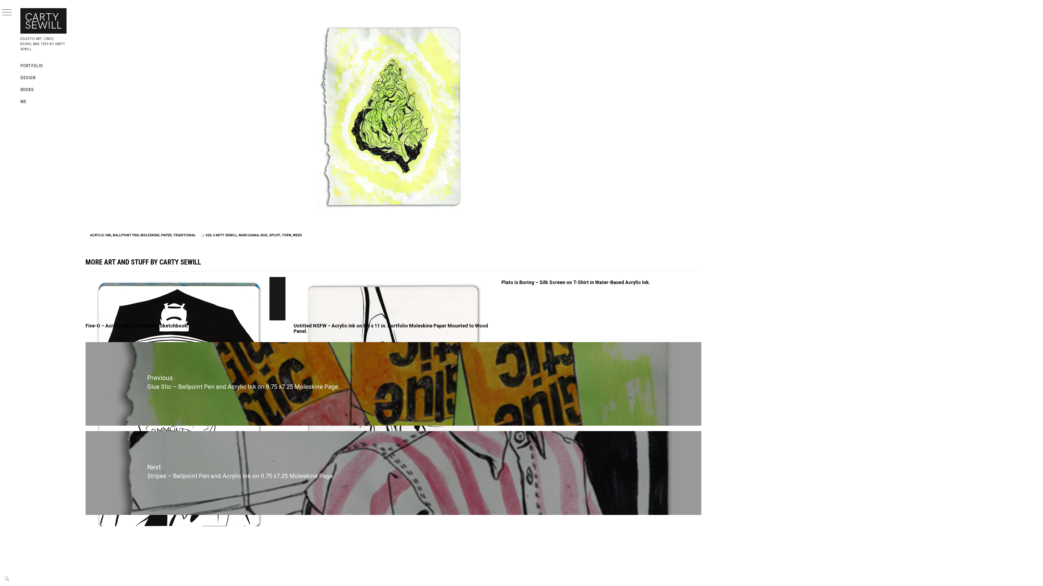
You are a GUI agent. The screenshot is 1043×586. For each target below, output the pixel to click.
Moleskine (149, 235)
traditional (184, 235)
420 (208, 235)
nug (264, 235)
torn (286, 235)
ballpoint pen (126, 235)
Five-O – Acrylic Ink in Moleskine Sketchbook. (137, 326)
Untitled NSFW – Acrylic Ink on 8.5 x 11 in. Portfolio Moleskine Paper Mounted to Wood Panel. (391, 328)
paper (166, 235)
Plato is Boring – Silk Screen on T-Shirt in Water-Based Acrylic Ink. (575, 282)
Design (28, 77)
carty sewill (225, 235)
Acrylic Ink (100, 235)
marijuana (249, 235)
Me (23, 101)
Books (27, 89)
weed (297, 235)
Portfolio (31, 65)
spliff (274, 235)
